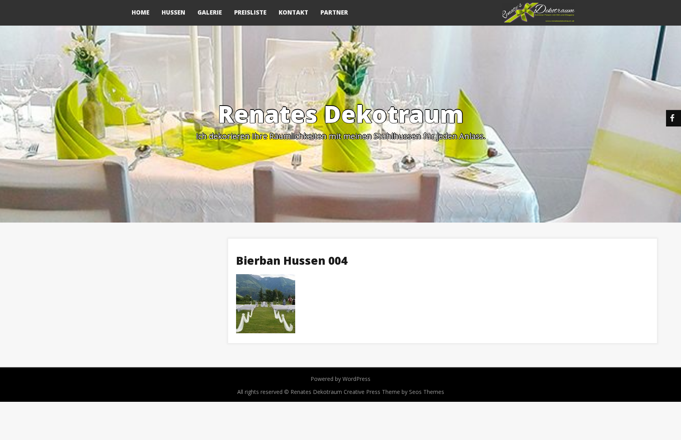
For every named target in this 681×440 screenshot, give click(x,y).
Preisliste (250, 12)
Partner (334, 12)
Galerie (209, 12)
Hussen (173, 12)
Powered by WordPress (340, 378)
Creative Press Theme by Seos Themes (394, 391)
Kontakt (293, 12)
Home (140, 12)
